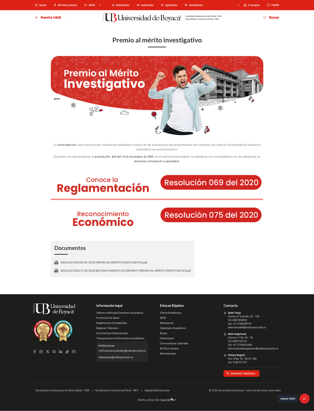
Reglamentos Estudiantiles (111, 323)
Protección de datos (107, 317)
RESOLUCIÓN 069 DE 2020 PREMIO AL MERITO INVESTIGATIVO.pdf (104, 262)
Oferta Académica (170, 312)
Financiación (167, 338)
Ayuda (42, 5)
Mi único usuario (67, 5)
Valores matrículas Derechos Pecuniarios (119, 312)
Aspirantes (147, 5)
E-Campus (254, 5)
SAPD (92, 5)
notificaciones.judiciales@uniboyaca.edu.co (122, 350)
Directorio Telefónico (243, 373)
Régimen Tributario (107, 328)
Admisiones (122, 5)
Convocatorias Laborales (174, 343)
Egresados (171, 5)
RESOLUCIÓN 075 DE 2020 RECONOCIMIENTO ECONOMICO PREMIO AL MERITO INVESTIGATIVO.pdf (126, 270)
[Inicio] (142, 17)
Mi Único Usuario (169, 348)
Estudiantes (196, 5)
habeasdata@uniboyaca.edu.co (115, 357)
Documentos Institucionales (112, 333)
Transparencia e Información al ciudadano (120, 338)
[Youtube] (54, 351)
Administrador (168, 353)
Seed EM (165, 400)
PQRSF (275, 5)
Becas (163, 333)
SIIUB (163, 317)
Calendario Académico (173, 328)
